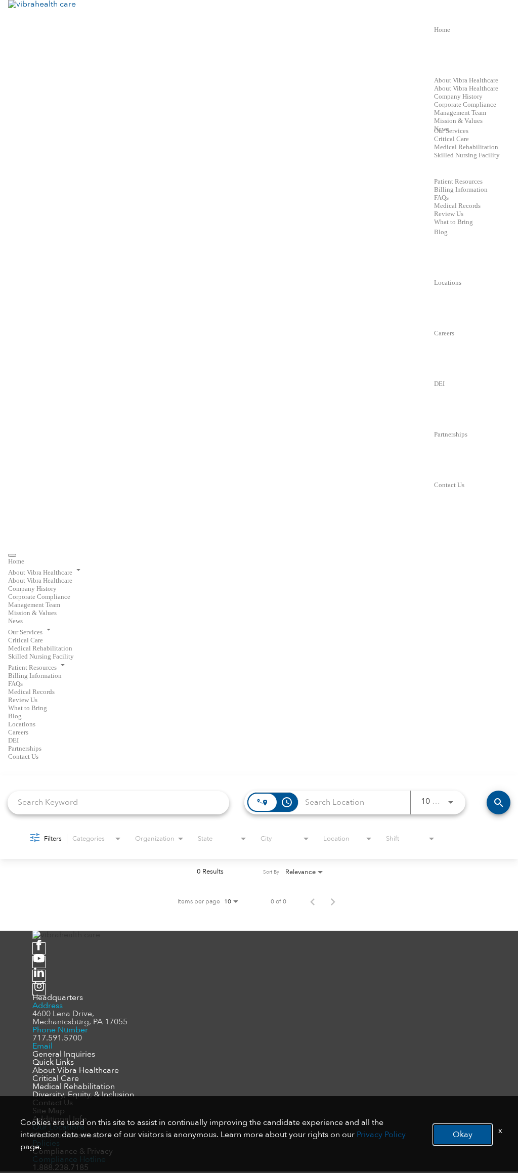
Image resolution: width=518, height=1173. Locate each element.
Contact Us (449, 485)
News (15, 621)
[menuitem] (259, 561)
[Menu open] (12, 555)
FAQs (441, 197)
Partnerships (450, 434)
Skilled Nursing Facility (467, 155)
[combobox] (118, 802)
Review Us (448, 214)
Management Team (460, 112)
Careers (444, 333)
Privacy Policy (381, 1134)
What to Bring (453, 222)
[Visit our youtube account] (39, 962)
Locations (447, 282)
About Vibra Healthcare (466, 80)
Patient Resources (458, 181)
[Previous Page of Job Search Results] (313, 901)
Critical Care (451, 139)
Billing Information (461, 189)
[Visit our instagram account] (39, 989)
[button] (259, 570)
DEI (439, 383)
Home (442, 29)
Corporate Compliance (465, 104)
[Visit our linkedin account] (39, 976)
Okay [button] (462, 1134)
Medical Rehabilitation (466, 147)
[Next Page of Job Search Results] (333, 901)
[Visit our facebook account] (39, 948)
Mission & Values (458, 120)
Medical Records (457, 205)
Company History (458, 96)
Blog (441, 232)
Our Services (451, 131)
